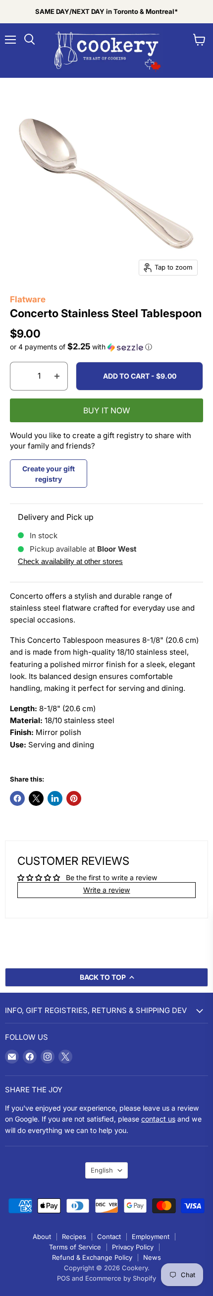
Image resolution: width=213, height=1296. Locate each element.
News (152, 1257)
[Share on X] (36, 798)
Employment (150, 1236)
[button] (106, 347)
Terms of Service (75, 1247)
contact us (158, 1119)
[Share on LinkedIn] (55, 798)
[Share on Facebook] (17, 798)
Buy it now (106, 410)
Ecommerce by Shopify (120, 1278)
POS (63, 1278)
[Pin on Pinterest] (73, 798)
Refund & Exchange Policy (92, 1257)
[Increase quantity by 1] (57, 376)
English (102, 1170)
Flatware (28, 299)
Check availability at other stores (70, 561)
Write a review (106, 890)
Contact (109, 1236)
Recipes (74, 1236)
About (42, 1236)
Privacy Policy (133, 1247)
